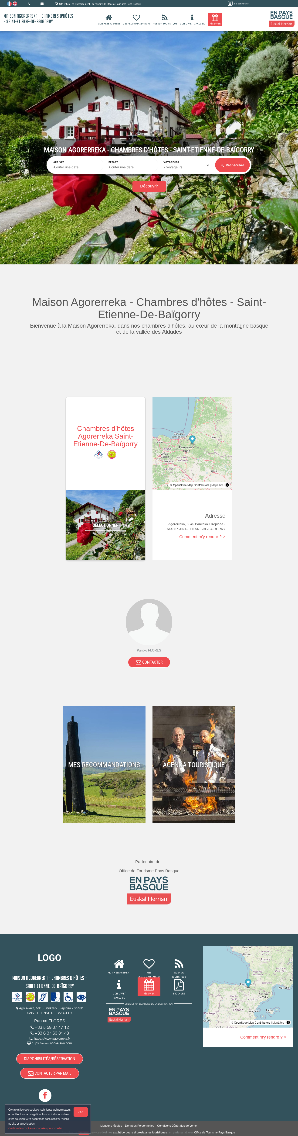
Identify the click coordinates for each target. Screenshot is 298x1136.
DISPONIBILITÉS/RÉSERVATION (49, 1058)
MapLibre (217, 485)
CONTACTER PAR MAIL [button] (52, 1073)
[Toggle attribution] (227, 485)
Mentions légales (111, 1125)
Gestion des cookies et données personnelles (35, 1128)
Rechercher (234, 165)
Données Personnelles (139, 1125)
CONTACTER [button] (152, 662)
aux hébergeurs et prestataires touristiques (140, 1132)
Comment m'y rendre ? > (202, 536)
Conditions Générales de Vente (177, 1125)
